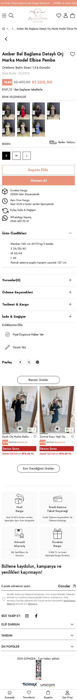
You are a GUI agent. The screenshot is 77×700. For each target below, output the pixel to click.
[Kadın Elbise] (12, 28)
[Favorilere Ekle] (72, 54)
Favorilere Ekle (35, 436)
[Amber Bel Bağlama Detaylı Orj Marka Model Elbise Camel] (54, 111)
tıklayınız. (33, 603)
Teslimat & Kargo (15, 304)
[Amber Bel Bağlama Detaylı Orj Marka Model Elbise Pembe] (24, 128)
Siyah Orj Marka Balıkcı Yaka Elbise (17, 437)
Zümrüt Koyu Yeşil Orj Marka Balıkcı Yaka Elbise (55, 437)
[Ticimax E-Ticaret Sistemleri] (38, 685)
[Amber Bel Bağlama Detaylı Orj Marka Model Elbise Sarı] (9, 128)
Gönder (64, 586)
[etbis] (38, 670)
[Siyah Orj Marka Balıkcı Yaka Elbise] (19, 409)
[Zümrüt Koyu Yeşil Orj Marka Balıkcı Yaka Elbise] (57, 409)
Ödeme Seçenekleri (17, 292)
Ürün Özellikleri (14, 233)
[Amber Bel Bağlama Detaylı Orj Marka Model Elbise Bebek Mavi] (39, 128)
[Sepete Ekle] (20, 429)
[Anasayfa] (7, 28)
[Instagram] (27, 616)
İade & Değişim (14, 316)
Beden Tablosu (66, 142)
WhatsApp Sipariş (20, 219)
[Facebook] (36, 616)
